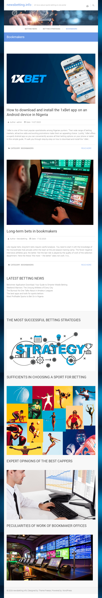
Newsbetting (21, 239)
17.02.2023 (41, 239)
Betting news (31, 29)
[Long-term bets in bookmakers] (51, 192)
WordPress (67, 590)
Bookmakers (71, 29)
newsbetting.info (19, 5)
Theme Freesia (45, 590)
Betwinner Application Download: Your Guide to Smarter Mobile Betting (37, 285)
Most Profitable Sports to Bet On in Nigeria (25, 296)
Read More (86, 148)
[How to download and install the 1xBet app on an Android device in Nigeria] (51, 79)
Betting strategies (51, 29)
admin (19, 122)
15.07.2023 (36, 122)
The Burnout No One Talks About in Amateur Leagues (30, 290)
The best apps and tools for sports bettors (25, 293)
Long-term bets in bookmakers (32, 231)
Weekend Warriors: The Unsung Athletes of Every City (30, 287)
